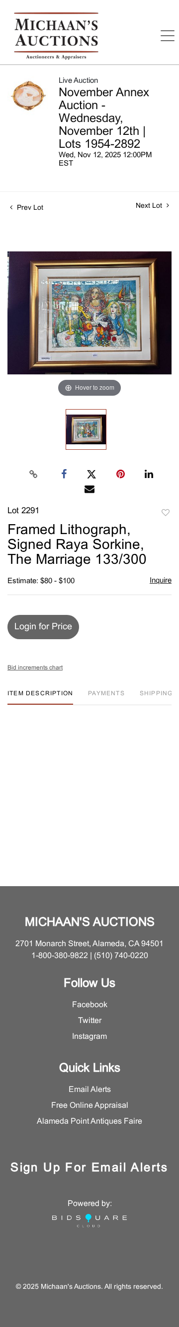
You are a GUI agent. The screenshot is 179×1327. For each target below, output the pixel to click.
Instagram (89, 1036)
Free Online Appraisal (89, 1105)
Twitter (89, 1021)
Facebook (89, 1005)
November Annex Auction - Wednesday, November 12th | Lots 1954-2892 (104, 119)
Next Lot (150, 206)
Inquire (161, 580)
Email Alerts (90, 1089)
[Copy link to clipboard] (34, 475)
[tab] (40, 697)
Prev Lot (29, 208)
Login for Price (43, 627)
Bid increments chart (35, 668)
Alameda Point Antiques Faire (89, 1121)
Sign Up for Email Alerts (89, 1168)
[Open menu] (168, 35)
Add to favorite (166, 513)
